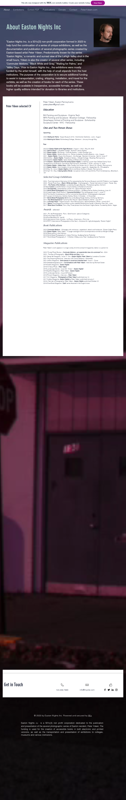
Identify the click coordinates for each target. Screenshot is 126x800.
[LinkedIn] (112, 689)
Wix (90, 715)
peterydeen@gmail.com (53, 104)
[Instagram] (116, 689)
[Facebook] (104, 689)
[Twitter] (108, 689)
